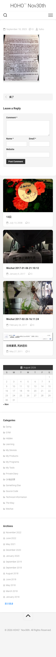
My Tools (10, 467)
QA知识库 (10, 479)
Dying (8, 426)
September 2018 (14, 567)
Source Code (12, 491)
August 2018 (12, 573)
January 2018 (12, 597)
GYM (8, 432)
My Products (12, 456)
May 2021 (11, 544)
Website (10, 149)
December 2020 (13, 550)
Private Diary (12, 473)
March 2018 (12, 591)
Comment (11, 117)
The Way (10, 503)
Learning (10, 444)
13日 (9, 216)
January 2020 (12, 556)
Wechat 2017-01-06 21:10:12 (22, 268)
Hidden (9, 438)
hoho (41, 29)
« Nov (6, 404)
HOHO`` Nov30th (28, 6)
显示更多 (9, 603)
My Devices (11, 450)
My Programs (12, 462)
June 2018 (11, 579)
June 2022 (11, 538)
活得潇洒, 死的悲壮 (16, 345)
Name (10, 138)
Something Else (13, 485)
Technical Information (16, 497)
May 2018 (11, 585)
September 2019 (14, 561)
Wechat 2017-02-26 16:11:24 (22, 319)
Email (32, 138)
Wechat (9, 509)
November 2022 (13, 532)
